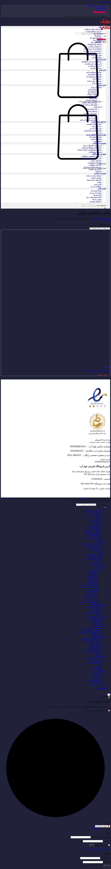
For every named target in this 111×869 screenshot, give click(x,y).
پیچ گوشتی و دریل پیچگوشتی (91, 61)
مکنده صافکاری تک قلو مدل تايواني (97, 371)
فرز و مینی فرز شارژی (93, 64)
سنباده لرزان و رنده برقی (92, 48)
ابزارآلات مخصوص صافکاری (91, 156)
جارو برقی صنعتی (95, 169)
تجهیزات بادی (96, 83)
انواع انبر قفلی (92, 94)
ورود (92, 845)
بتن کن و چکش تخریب (93, 31)
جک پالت (98, 171)
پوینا (11, 498)
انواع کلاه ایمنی (96, 139)
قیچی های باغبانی (91, 109)
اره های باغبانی (92, 111)
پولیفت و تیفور (96, 178)
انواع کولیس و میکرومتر (92, 130)
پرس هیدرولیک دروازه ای (92, 167)
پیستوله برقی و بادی (94, 81)
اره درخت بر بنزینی (90, 113)
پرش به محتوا (105, 2)
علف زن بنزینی (91, 117)
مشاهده (107, 367)
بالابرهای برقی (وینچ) (94, 180)
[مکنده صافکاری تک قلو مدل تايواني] (96, 365)
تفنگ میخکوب (92, 96)
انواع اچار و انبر (96, 87)
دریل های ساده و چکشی (92, 29)
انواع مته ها (97, 195)
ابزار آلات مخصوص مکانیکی (91, 158)
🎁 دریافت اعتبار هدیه (102, 826)
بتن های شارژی (95, 68)
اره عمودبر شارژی (94, 66)
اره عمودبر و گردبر (94, 46)
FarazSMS (95, 828)
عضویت (107, 866)
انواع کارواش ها (95, 38)
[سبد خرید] (78, 97)
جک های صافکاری (94, 165)
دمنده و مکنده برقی (94, 53)
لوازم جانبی (102, 188)
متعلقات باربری (95, 186)
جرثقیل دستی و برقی (93, 175)
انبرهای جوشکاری (95, 152)
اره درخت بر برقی (90, 115)
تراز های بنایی (96, 126)
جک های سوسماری (94, 163)
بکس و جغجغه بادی (94, 74)
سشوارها (98, 36)
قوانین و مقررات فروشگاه (96, 6)
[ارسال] (105, 507)
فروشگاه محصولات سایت (101, 218)
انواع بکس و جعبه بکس (89, 104)
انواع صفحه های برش (93, 197)
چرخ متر (98, 133)
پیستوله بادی (96, 79)
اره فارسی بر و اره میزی (92, 51)
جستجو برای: (101, 205)
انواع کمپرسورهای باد (93, 76)
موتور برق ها (96, 199)
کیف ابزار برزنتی (95, 193)
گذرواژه (106, 841)
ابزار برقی (102, 27)
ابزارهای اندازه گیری (98, 122)
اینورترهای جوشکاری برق (92, 145)
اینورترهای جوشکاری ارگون (91, 147)
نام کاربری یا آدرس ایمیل (100, 837)
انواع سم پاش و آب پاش (88, 120)
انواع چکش (93, 98)
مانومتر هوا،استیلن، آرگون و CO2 (89, 150)
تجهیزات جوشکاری (99, 143)
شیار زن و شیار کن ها (93, 55)
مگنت (99, 182)
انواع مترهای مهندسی (93, 124)
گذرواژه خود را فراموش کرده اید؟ (98, 849)
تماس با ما (102, 10)
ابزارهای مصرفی (95, 201)
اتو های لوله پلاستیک (94, 44)
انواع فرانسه (92, 89)
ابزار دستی (102, 85)
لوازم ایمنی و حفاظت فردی (96, 135)
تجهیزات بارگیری (100, 173)
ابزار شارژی (101, 59)
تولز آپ (83, 498)
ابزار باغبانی (97, 107)
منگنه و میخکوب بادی (93, 72)
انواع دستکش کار (95, 137)
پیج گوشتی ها (92, 91)
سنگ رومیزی (96, 57)
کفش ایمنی (97, 141)
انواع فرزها (97, 33)
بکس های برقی (96, 42)
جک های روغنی (96, 160)
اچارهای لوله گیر (91, 100)
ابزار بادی (102, 70)
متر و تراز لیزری (95, 128)
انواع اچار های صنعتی (89, 102)
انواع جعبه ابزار (96, 190)
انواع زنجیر (97, 184)
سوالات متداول (100, 8)
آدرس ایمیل (105, 858)
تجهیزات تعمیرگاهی (99, 154)
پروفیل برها (97, 40)
